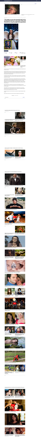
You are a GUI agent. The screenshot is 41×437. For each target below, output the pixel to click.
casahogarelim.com (8, 0)
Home (4, 17)
